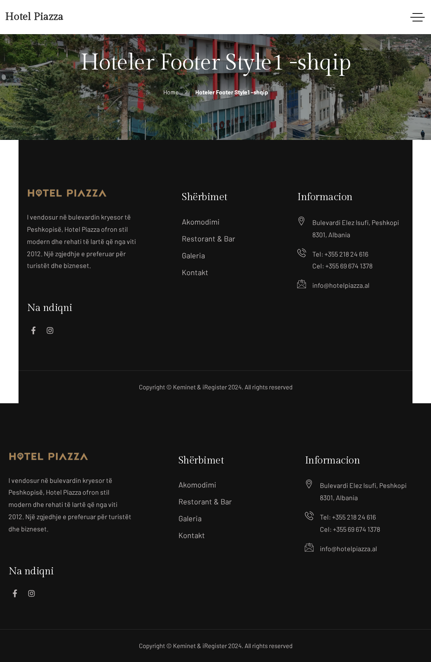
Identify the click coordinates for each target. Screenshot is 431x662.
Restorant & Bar (208, 238)
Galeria (193, 255)
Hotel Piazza (34, 17)
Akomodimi (201, 221)
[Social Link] (33, 330)
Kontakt (195, 272)
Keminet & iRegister (200, 387)
